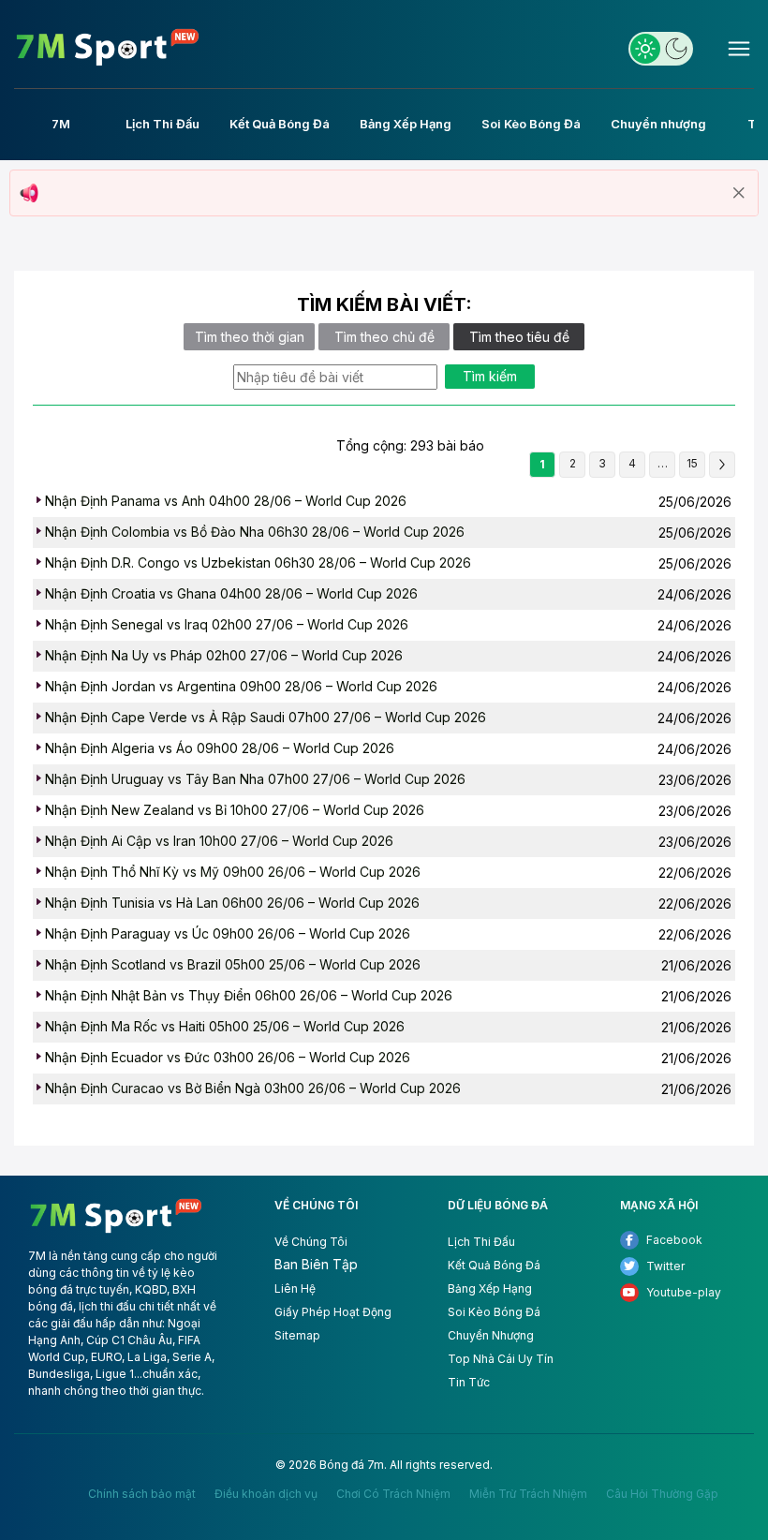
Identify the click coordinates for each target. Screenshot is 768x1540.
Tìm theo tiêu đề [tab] (519, 337)
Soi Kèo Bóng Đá (494, 1312)
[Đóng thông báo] (739, 192)
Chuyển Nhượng (491, 1335)
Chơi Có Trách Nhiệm (393, 1494)
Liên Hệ (295, 1288)
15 (692, 463)
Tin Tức (469, 1382)
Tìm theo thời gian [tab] (249, 337)
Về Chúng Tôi (310, 1242)
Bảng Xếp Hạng (490, 1288)
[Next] (722, 465)
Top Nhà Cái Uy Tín (501, 1359)
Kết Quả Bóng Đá (494, 1265)
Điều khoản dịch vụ (266, 1494)
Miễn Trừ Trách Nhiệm (528, 1494)
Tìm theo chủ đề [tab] (384, 337)
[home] (107, 47)
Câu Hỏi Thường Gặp (662, 1494)
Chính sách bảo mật (142, 1494)
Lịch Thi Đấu (481, 1242)
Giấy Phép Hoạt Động (332, 1312)
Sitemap (297, 1335)
